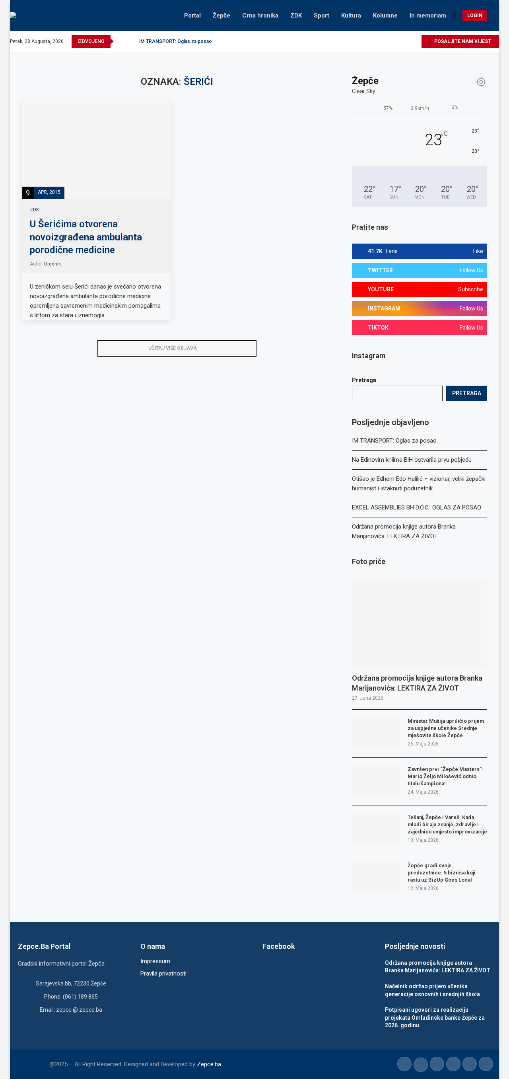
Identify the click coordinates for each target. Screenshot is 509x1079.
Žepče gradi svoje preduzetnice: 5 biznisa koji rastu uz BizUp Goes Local (442, 872)
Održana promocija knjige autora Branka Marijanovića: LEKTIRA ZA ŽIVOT (417, 683)
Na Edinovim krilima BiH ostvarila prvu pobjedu (412, 459)
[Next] (131, 41)
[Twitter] (378, 41)
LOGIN (474, 15)
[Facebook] (369, 41)
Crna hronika (260, 15)
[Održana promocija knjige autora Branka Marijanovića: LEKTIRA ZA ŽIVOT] (419, 623)
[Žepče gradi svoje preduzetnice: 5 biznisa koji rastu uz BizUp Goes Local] (376, 878)
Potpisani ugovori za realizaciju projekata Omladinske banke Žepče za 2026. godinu (435, 1017)
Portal (192, 15)
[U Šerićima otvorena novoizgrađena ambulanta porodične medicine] (96, 149)
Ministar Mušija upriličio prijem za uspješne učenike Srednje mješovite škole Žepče (446, 728)
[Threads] (415, 41)
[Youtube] (396, 41)
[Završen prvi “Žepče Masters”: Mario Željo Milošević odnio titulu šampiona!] (376, 782)
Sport (321, 15)
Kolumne (385, 15)
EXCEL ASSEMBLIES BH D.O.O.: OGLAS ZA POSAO (416, 507)
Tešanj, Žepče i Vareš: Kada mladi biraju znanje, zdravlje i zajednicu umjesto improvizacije (447, 824)
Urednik (52, 264)
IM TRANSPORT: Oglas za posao (175, 41)
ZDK (296, 15)
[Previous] (121, 41)
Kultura (351, 15)
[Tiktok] (405, 41)
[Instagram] (387, 41)
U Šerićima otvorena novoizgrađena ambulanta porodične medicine (86, 237)
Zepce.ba (209, 1064)
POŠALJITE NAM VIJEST (462, 41)
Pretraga (364, 380)
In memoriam (428, 15)
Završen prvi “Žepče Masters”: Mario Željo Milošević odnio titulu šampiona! (445, 776)
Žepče (221, 15)
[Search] (495, 15)
